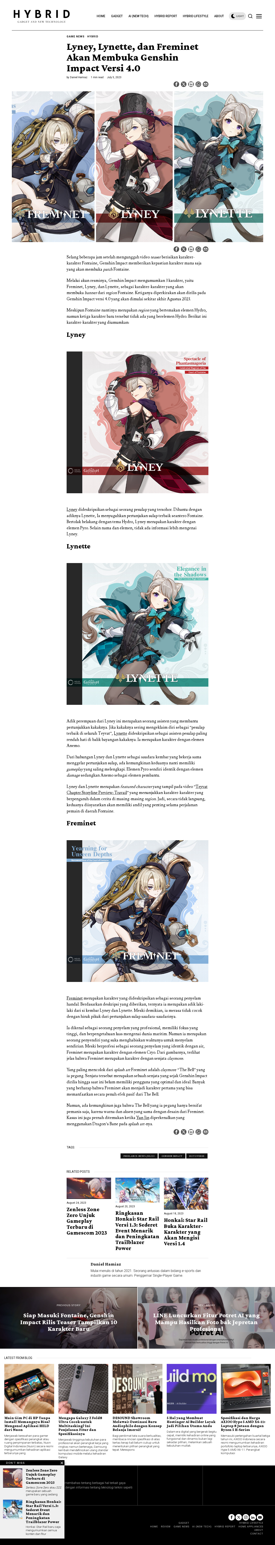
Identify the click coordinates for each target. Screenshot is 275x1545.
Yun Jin (142, 1117)
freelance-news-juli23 (139, 1155)
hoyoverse (197, 1155)
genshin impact (172, 1155)
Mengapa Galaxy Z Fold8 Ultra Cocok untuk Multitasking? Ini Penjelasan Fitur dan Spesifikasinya (80, 1426)
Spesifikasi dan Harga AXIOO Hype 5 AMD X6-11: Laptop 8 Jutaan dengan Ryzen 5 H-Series (243, 1424)
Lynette (120, 733)
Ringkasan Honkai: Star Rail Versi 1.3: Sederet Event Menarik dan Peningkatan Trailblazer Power (137, 1230)
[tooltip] (176, 84)
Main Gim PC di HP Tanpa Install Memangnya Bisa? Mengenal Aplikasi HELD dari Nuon (27, 1424)
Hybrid (92, 36)
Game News (75, 36)
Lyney (72, 509)
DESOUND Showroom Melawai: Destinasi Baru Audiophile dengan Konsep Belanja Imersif (137, 1424)
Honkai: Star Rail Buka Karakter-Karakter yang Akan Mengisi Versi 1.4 (186, 1231)
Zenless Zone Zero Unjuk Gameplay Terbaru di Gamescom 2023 (87, 1221)
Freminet (75, 998)
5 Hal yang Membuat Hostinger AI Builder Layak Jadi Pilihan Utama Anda (191, 1422)
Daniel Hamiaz (78, 77)
